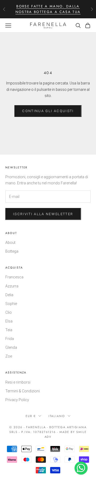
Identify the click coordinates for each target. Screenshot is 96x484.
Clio (8, 312)
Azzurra (11, 286)
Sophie (11, 304)
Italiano (57, 416)
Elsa (9, 321)
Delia (9, 295)
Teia (8, 330)
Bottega (11, 251)
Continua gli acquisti (48, 111)
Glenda (11, 347)
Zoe (8, 356)
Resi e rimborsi (17, 382)
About (10, 242)
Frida (9, 339)
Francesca (14, 277)
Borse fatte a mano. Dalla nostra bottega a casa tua (48, 9)
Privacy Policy (17, 400)
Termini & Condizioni (22, 391)
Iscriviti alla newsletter (43, 214)
